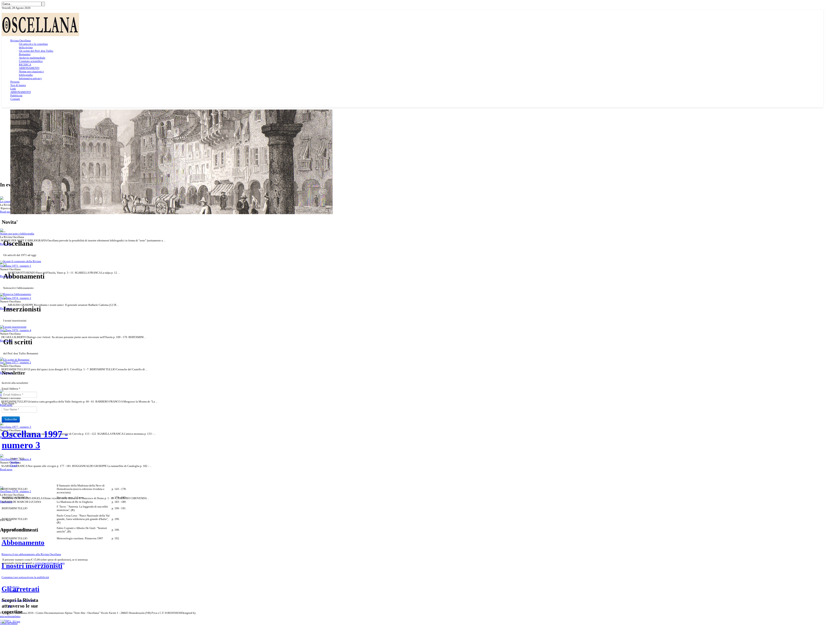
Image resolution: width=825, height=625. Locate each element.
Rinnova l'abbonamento (17, 294)
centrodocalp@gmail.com (50, 563)
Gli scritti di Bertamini (16, 359)
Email (13, 465)
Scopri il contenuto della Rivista (22, 261)
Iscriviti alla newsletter (15, 382)
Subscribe (11, 419)
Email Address (11, 388)
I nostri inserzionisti (14, 326)
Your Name (9, 403)
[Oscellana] (40, 35)
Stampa (14, 462)
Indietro (15, 586)
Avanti (14, 590)
